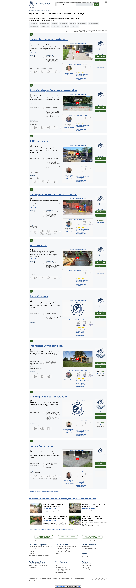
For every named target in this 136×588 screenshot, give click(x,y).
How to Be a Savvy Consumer (64, 550)
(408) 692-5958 (100, 414)
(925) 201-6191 (100, 56)
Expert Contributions (69, 76)
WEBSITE (102, 67)
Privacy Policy (86, 565)
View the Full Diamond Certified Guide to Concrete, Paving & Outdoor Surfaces (52, 529)
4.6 (76, 278)
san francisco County (93, 23)
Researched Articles (81, 78)
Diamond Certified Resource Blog (65, 546)
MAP (98, 67)
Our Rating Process (35, 548)
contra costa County (44, 23)
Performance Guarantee (89, 548)
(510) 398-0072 (100, 313)
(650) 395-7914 (100, 262)
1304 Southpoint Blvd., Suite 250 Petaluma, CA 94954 (71, 578)
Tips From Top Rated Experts (64, 548)
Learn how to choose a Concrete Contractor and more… (44, 491)
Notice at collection (60, 586)
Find (96, 4)
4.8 (77, 72)
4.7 (76, 227)
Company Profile (80, 75)
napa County (73, 23)
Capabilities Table (80, 79)
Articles (57, 553)
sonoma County (74, 26)
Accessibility (86, 569)
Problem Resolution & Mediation (65, 552)
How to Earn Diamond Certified (38, 565)
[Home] (31, 4)
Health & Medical (60, 567)
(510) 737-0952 (100, 158)
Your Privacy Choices (72, 586)
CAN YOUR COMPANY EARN (92, 537)
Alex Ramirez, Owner (69, 176)
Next (60, 72)
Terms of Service (87, 563)
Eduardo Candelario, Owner (68, 430)
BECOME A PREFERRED (44, 537)
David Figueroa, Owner (68, 481)
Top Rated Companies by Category (39, 546)
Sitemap (31, 551)
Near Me (31, 550)
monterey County (63, 23)
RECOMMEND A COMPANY (68, 537)
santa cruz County (55, 26)
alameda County (34, 23)
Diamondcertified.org (32, 10)
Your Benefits (86, 546)
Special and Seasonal (61, 571)
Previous (30, 72)
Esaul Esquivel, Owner (69, 74)
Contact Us (85, 557)
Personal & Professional (62, 569)
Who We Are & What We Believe (92, 555)
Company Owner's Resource (37, 563)
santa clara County (45, 26)
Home (57, 563)
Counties (31, 553)
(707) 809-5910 (100, 363)
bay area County (40, 10)
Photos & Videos (80, 77)
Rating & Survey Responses (82, 74)
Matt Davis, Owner (69, 379)
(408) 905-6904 (100, 107)
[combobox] (66, 4)
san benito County (82, 23)
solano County (65, 26)
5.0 (76, 327)
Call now (100, 212)
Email (100, 60)
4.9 (76, 174)
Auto (56, 565)
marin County (54, 23)
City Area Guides (60, 572)
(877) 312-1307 (32, 580)
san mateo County (34, 26)
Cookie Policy (86, 567)
